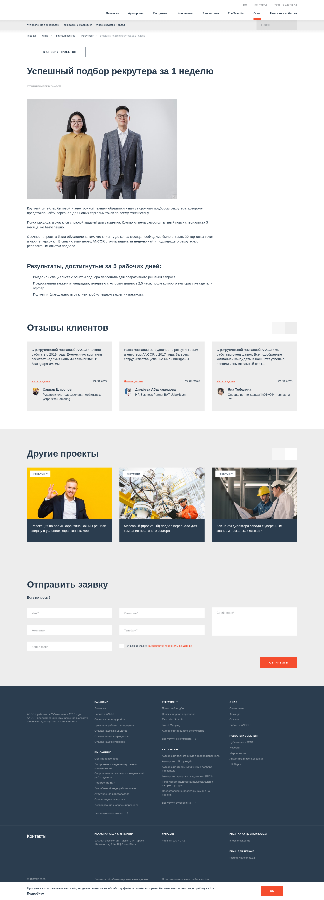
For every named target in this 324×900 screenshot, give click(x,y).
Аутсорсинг (136, 13)
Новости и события (283, 13)
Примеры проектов (65, 36)
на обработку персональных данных (170, 645)
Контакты (260, 4)
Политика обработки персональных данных (121, 879)
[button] (291, 328)
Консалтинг (186, 13)
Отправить (278, 662)
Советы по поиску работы (110, 719)
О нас (257, 13)
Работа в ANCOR (105, 713)
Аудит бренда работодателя (111, 793)
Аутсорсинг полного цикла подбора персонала (191, 755)
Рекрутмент (161, 13)
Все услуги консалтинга (108, 812)
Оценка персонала (106, 758)
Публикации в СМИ (241, 742)
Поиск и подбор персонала (178, 713)
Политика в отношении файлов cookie (185, 879)
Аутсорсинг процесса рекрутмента (183, 730)
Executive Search (172, 719)
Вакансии (112, 13)
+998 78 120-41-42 (173, 840)
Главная (31, 36)
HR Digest (236, 764)
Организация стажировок (109, 799)
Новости (235, 747)
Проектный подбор (173, 708)
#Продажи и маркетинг (78, 24)
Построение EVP (104, 782)
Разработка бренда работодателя (115, 788)
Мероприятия (238, 753)
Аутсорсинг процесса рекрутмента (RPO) (187, 776)
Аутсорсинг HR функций (177, 761)
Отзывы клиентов (67, 328)
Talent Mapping (171, 725)
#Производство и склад (110, 24)
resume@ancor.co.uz (242, 857)
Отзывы (234, 719)
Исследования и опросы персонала (116, 804)
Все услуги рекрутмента (176, 738)
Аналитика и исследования (246, 758)
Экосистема (210, 13)
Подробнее (35, 893)
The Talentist (236, 13)
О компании (237, 708)
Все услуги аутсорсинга (176, 802)
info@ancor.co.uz (240, 840)
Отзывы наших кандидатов (110, 730)
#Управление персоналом (43, 24)
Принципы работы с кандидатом (114, 725)
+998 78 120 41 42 (285, 4)
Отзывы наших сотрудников (111, 736)
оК (272, 890)
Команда (235, 713)
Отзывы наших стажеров (109, 741)
